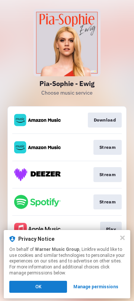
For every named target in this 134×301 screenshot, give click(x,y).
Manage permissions (95, 286)
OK (38, 286)
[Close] (122, 238)
